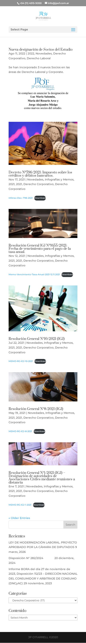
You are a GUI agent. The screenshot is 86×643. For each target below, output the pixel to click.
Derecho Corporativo (38, 184)
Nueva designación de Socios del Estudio (41, 49)
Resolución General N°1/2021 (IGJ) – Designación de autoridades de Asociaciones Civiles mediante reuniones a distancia (42, 478)
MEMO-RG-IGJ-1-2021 (20, 504)
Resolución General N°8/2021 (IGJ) (36, 409)
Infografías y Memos (59, 179)
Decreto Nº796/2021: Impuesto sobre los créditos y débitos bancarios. (40, 174)
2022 (31, 53)
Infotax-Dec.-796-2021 (21, 198)
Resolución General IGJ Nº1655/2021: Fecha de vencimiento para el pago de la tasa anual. (40, 248)
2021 (12, 184)
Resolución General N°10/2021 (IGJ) (37, 339)
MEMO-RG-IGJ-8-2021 (20, 431)
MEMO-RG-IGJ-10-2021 (21, 361)
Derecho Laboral (39, 58)
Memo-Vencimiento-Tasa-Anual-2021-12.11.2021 (34, 274)
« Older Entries (19, 518)
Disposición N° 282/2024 (31, 558)
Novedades (44, 53)
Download (40, 198)
